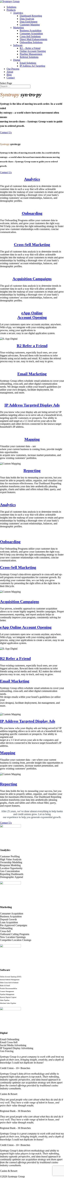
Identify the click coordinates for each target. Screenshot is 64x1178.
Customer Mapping (30, 24)
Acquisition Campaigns (32, 279)
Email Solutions (28, 63)
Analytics (18, 12)
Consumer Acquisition (31, 33)
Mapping (32, 439)
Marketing (18, 27)
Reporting (32, 470)
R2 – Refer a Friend (30, 48)
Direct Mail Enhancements (33, 39)
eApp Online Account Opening (26, 627)
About (10, 71)
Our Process (13, 68)
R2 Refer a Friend (32, 346)
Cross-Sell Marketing (32, 244)
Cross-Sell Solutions (30, 36)
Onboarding (32, 213)
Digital (16, 60)
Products (11, 10)
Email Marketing (32, 374)
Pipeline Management (31, 54)
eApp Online (32, 313)
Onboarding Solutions (31, 42)
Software (17, 45)
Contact (11, 77)
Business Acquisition (30, 30)
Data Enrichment (28, 21)
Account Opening (32, 317)
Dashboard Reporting (31, 15)
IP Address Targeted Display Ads (32, 405)
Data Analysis (27, 18)
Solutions (11, 7)
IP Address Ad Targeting (32, 65)
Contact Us (6, 132)
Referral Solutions (29, 57)
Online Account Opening (33, 51)
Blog (9, 74)
